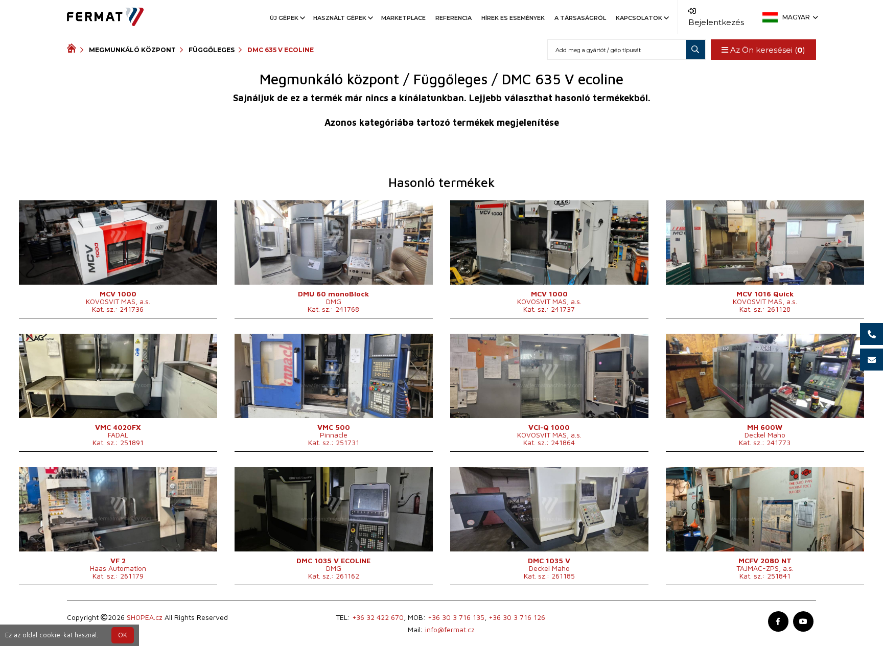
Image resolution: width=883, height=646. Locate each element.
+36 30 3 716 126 (517, 617)
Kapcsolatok (639, 17)
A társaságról (580, 17)
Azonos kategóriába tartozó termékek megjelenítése (441, 122)
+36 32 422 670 (378, 617)
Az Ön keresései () (766, 50)
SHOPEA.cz (144, 617)
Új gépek (284, 17)
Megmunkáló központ (132, 50)
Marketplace (403, 17)
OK (122, 635)
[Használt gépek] (73, 49)
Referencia (453, 17)
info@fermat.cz (450, 629)
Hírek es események (513, 17)
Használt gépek (339, 17)
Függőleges (212, 50)
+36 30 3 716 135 (456, 617)
